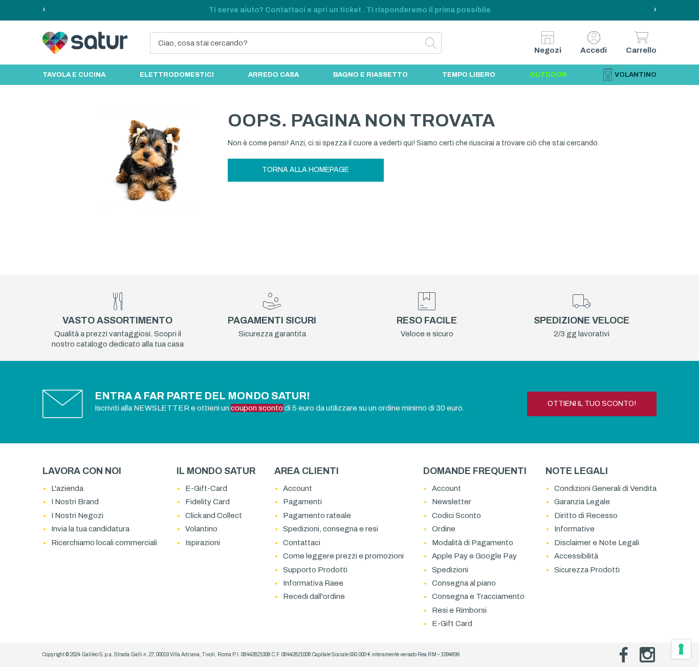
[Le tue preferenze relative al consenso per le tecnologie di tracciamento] (681, 649)
